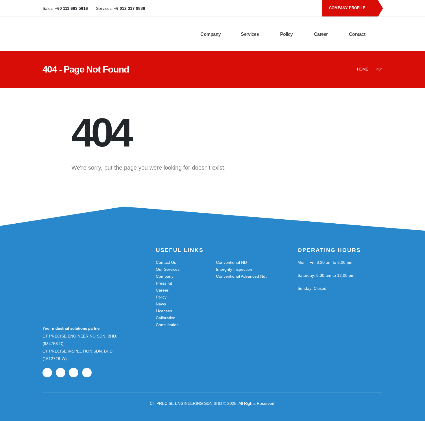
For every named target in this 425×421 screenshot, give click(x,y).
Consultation (167, 324)
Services (250, 34)
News (161, 304)
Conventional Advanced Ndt (241, 276)
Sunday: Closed (312, 288)
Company (210, 34)
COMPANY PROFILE (348, 8)
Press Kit (164, 283)
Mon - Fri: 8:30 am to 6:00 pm (325, 262)
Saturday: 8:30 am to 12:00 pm (326, 275)
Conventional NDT (233, 262)
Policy (286, 34)
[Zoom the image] (71, 263)
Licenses (164, 311)
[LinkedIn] (301, 8)
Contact (356, 34)
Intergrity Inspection (234, 269)
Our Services (168, 269)
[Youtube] (291, 8)
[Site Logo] (104, 34)
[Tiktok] (310, 8)
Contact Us (166, 262)
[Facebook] (282, 8)
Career (320, 34)
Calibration (165, 318)
